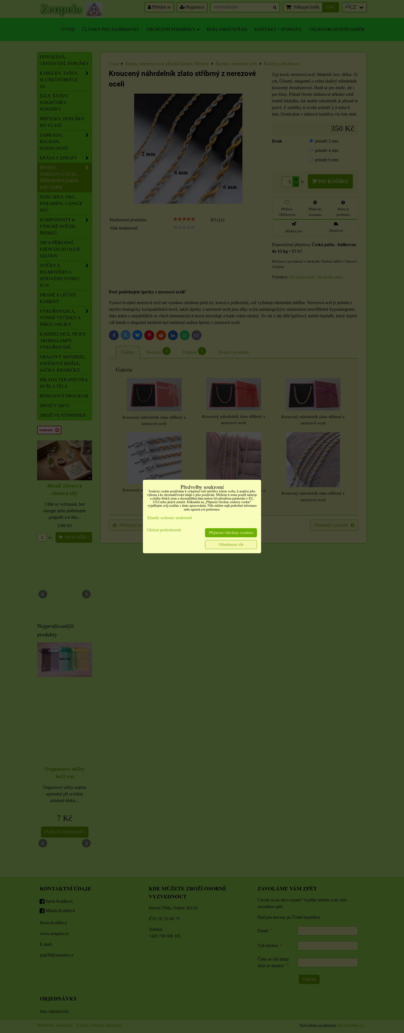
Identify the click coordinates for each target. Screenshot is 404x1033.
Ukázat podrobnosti (164, 530)
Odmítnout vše (231, 544)
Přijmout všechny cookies (231, 532)
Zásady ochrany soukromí (169, 518)
